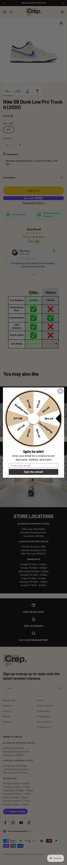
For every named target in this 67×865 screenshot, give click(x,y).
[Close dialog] (60, 391)
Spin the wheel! (33, 471)
